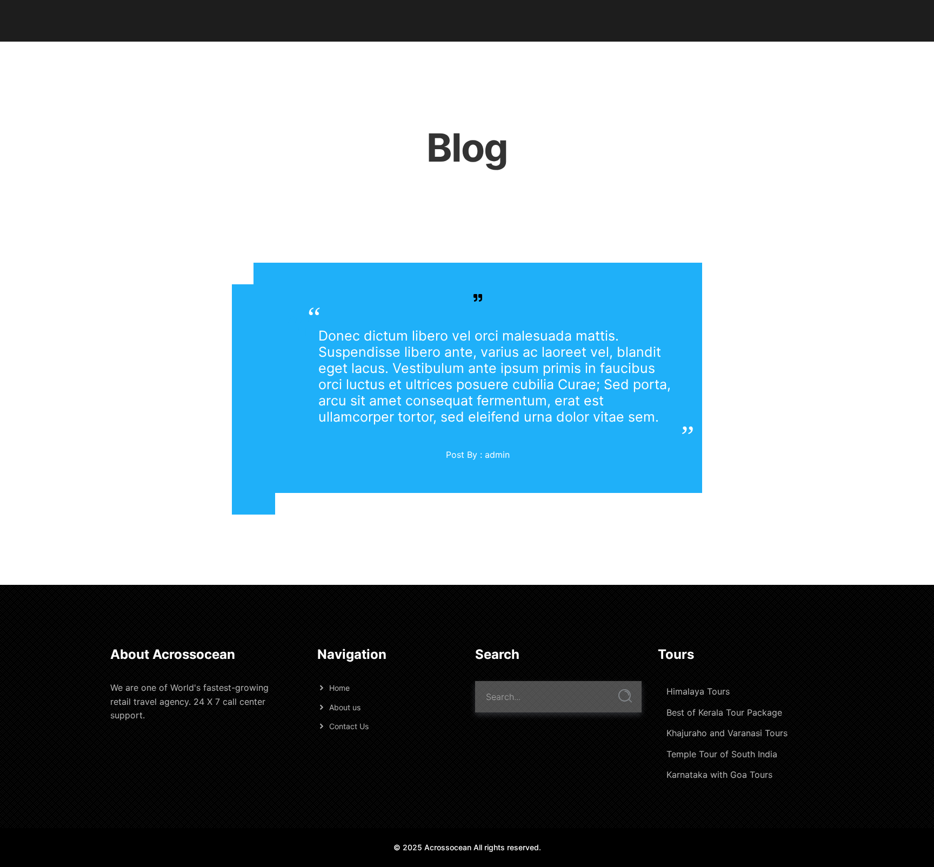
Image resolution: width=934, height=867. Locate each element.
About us (345, 707)
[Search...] (625, 696)
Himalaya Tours (698, 691)
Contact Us (349, 726)
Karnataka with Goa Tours (719, 774)
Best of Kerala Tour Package (724, 712)
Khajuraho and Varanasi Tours (727, 733)
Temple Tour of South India (721, 754)
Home (339, 687)
